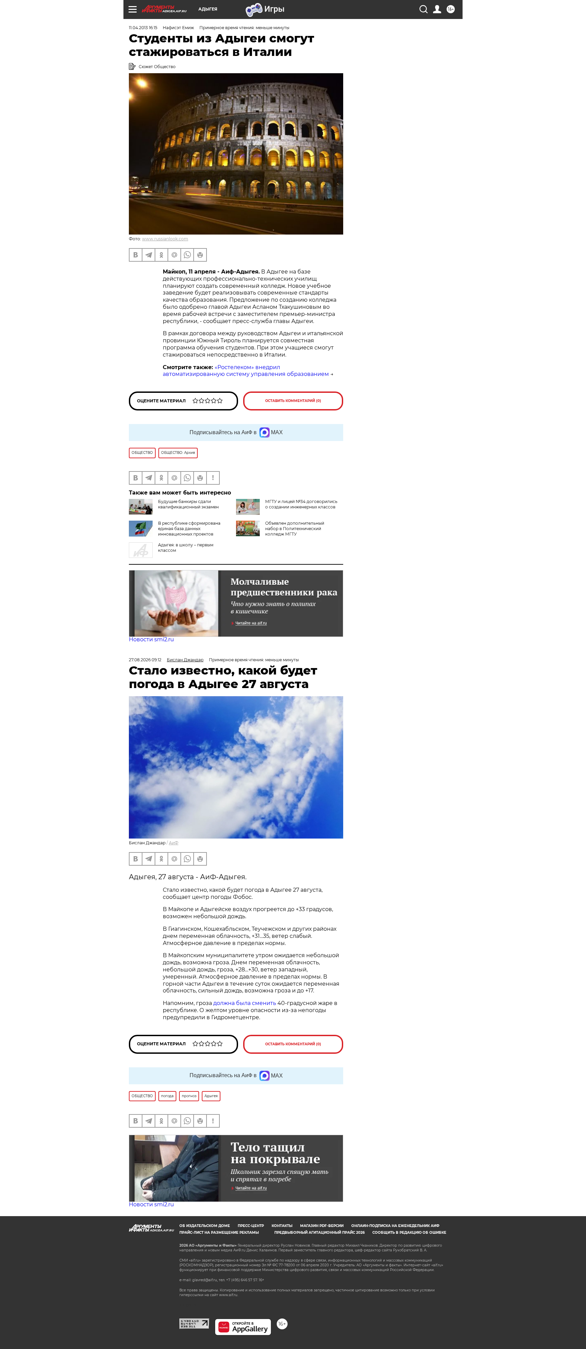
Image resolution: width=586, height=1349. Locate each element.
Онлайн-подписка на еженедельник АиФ (395, 1226)
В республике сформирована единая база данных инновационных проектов (189, 529)
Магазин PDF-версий (322, 1226)
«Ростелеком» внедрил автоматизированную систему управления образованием (246, 371)
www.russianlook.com (165, 238)
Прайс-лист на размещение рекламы (219, 1232)
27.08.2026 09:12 (145, 659)
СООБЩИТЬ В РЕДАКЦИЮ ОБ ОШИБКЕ (409, 1232)
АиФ (173, 842)
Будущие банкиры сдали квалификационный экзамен (188, 504)
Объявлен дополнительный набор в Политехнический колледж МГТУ (294, 529)
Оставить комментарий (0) (293, 401)
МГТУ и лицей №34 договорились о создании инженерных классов (301, 504)
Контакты (282, 1226)
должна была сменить (244, 1003)
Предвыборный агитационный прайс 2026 (319, 1232)
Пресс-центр (251, 1226)
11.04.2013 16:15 (143, 27)
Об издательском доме (204, 1226)
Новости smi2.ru (151, 639)
